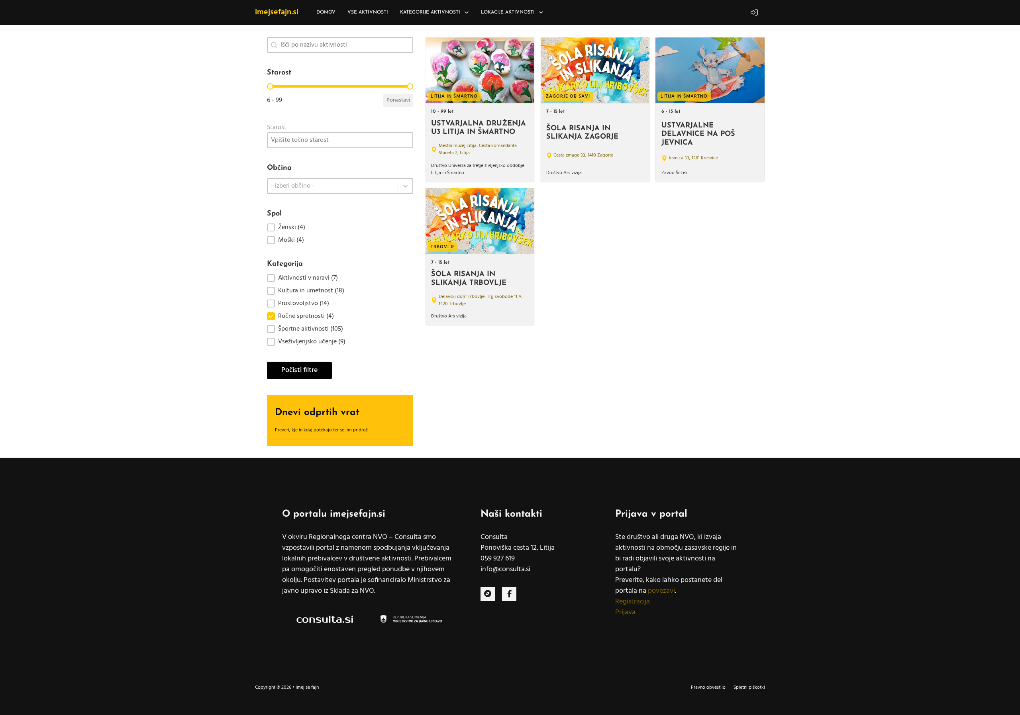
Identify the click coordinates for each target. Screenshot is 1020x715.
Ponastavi (398, 100)
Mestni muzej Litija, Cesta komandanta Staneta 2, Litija (478, 149)
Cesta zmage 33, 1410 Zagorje (583, 155)
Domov (325, 12)
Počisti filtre (299, 370)
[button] (340, 227)
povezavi (661, 591)
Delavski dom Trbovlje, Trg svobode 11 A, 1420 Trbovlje (481, 300)
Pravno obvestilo (708, 687)
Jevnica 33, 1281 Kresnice (693, 158)
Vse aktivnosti (367, 12)
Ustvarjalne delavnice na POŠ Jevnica (698, 134)
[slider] (270, 86)
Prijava (625, 612)
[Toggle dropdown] (466, 12)
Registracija (632, 601)
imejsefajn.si (276, 12)
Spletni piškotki (749, 687)
